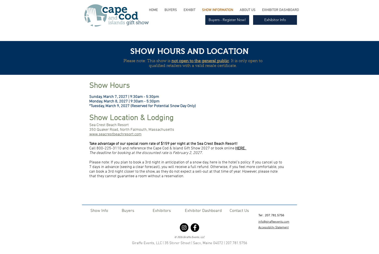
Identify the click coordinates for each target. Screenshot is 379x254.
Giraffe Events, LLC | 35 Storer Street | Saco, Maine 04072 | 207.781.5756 (189, 243)
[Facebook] (195, 227)
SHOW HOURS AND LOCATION (189, 51)
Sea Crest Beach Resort (109, 125)
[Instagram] (184, 227)
